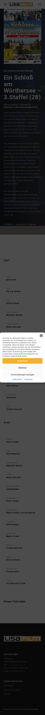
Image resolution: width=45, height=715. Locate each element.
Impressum (28, 379)
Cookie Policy (17, 379)
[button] (41, 335)
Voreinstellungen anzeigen (22, 374)
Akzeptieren (22, 361)
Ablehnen (22, 368)
